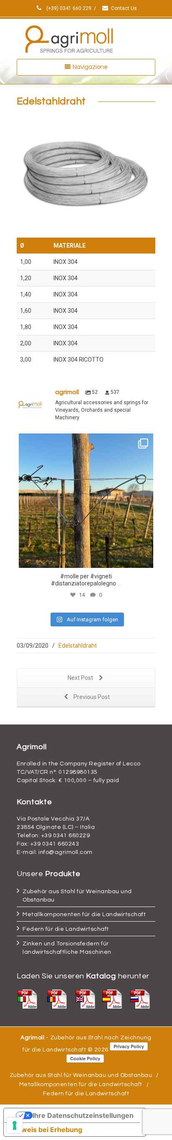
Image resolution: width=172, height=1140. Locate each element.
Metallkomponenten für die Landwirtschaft (84, 914)
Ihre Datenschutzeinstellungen (83, 1115)
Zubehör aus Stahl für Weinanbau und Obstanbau (81, 1075)
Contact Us (124, 8)
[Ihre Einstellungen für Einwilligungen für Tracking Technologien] (15, 1125)
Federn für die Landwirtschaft (66, 929)
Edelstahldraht (77, 645)
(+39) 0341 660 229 (68, 8)
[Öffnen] (86, 500)
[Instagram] (144, 557)
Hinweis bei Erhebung (46, 1129)
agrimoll (85, 441)
